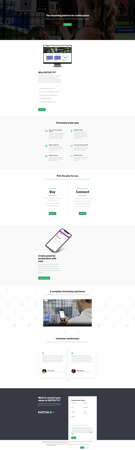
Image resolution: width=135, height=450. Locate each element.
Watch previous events (44, 278)
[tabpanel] (52, 363)
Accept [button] (82, 447)
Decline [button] (87, 447)
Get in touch (42, 109)
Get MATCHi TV (67, 24)
